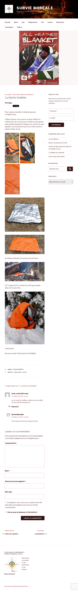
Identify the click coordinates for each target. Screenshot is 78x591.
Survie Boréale (27, 94)
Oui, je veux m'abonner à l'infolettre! (22, 512)
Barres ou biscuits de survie (58, 143)
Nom (7, 471)
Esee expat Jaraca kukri (56, 156)
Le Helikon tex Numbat (56, 152)
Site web (8, 492)
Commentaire (10, 443)
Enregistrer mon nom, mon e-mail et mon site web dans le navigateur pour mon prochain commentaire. (23, 505)
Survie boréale (35, 8)
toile (24, 372)
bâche (10, 372)
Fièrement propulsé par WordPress (16, 586)
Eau (23, 22)
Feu (42, 22)
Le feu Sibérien (54, 139)
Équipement (32, 22)
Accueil (7, 22)
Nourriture (60, 22)
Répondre (15, 406)
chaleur (17, 372)
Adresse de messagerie (15, 481)
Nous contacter (9, 574)
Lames (50, 22)
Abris (16, 22)
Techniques (9, 27)
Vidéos (19, 27)
